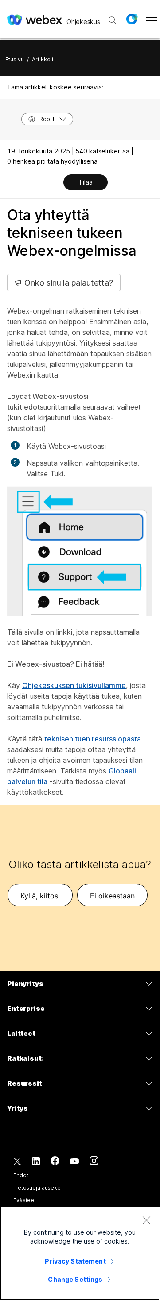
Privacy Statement (75, 1261)
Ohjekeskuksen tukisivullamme (74, 685)
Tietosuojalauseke (37, 1187)
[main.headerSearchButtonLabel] (112, 17)
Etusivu (14, 59)
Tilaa (85, 182)
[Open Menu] (151, 19)
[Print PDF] (56, 183)
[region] (80, 1253)
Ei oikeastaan (112, 895)
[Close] (146, 1219)
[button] (131, 19)
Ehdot (20, 1175)
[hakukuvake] (113, 20)
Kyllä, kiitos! (40, 895)
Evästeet (24, 1200)
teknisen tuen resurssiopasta (92, 738)
